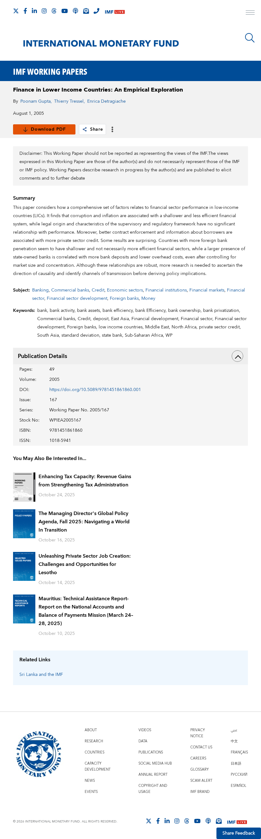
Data (142, 741)
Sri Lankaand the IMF (41, 674)
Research (94, 741)
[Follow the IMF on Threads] (54, 11)
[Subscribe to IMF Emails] (86, 11)
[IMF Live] (115, 11)
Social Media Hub (155, 763)
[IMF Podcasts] (208, 821)
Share (96, 129)
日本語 (236, 763)
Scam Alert (201, 781)
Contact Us (201, 747)
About (91, 730)
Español (238, 786)
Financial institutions (166, 290)
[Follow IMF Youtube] (64, 11)
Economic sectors (125, 290)
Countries (94, 752)
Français (239, 752)
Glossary (199, 770)
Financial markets (206, 290)
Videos (144, 730)
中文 (234, 741)
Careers (198, 758)
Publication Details (42, 356)
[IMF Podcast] (75, 11)
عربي (234, 730)
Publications (150, 752)
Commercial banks (70, 290)
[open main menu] (250, 13)
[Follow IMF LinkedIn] (34, 11)
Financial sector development (77, 298)
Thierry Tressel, (69, 101)
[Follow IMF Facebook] (25, 11)
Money (148, 298)
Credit (98, 290)
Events (91, 792)
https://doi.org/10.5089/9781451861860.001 (95, 390)
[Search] (250, 38)
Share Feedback (238, 833)
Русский (239, 775)
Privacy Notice (197, 733)
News (90, 781)
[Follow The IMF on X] (16, 11)
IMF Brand (199, 792)
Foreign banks (124, 298)
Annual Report (152, 775)
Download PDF (48, 129)
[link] (85, 129)
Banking (40, 290)
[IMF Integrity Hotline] (96, 11)
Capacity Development (97, 766)
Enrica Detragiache (106, 101)
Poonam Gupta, (36, 101)
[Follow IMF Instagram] (44, 11)
